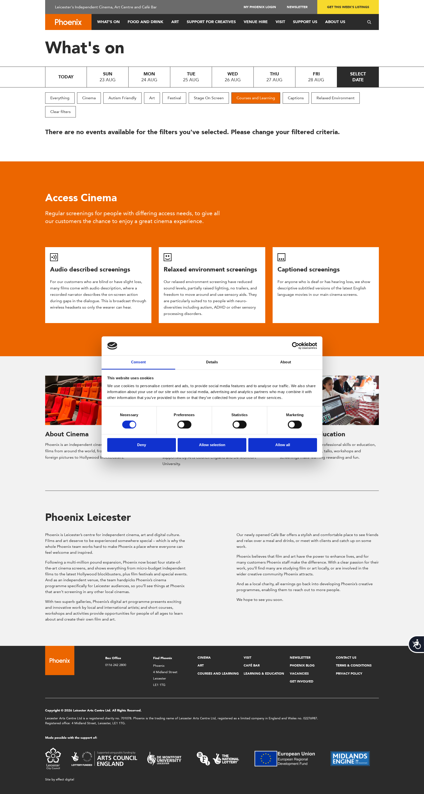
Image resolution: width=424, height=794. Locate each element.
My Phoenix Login (260, 7)
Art (175, 21)
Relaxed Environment (336, 98)
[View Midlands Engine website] (350, 758)
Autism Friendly (122, 98)
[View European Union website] (287, 758)
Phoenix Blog (302, 665)
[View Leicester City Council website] (53, 758)
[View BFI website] (217, 758)
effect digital (65, 779)
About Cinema (67, 434)
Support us (305, 21)
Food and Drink (145, 21)
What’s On (108, 21)
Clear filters (60, 111)
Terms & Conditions (353, 665)
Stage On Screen (209, 98)
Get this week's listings (348, 7)
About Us (335, 21)
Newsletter (297, 7)
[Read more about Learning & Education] (329, 400)
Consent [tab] (138, 362)
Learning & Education (264, 673)
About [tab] (285, 362)
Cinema (89, 98)
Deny (141, 445)
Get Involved (301, 681)
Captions (296, 98)
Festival (174, 98)
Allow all (282, 445)
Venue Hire (256, 21)
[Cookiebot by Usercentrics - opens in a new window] (295, 346)
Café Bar (252, 665)
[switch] (184, 424)
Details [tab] (212, 362)
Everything (59, 98)
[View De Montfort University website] (164, 758)
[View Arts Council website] (104, 758)
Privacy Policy (349, 673)
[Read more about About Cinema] (94, 400)
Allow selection (212, 445)
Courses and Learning (256, 98)
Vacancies (299, 673)
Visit (280, 21)
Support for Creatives (211, 21)
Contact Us (346, 657)
